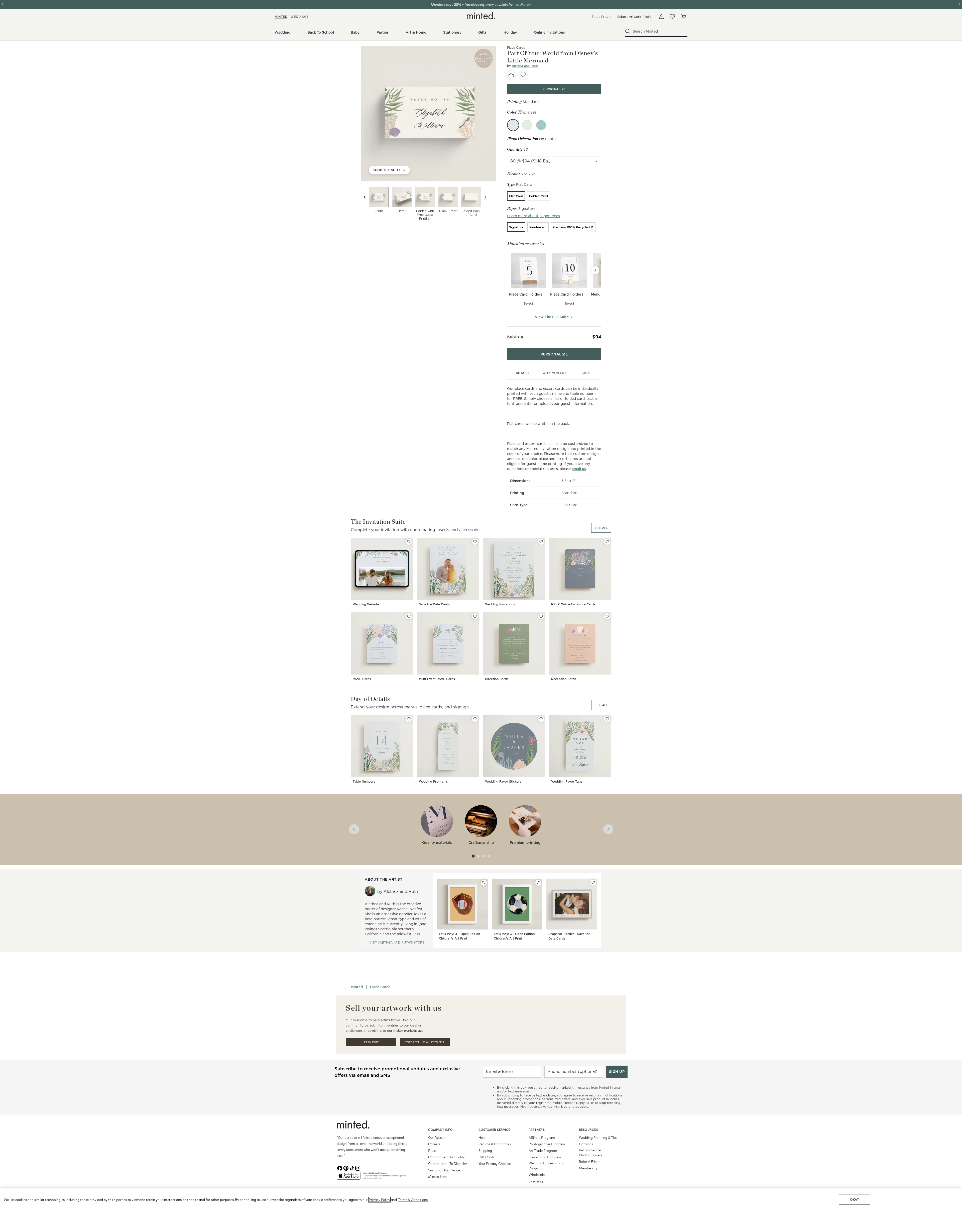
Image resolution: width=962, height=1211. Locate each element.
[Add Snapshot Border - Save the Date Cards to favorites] (593, 883)
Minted (357, 987)
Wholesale (537, 1174)
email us (579, 469)
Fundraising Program (545, 1157)
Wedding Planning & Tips (598, 1137)
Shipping (485, 1150)
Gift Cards (486, 1157)
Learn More (371, 1042)
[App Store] (348, 1178)
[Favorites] (672, 17)
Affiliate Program (542, 1137)
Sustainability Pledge (444, 1170)
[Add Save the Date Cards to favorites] (475, 542)
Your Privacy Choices (494, 1163)
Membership (588, 1168)
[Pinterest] (346, 1168)
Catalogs (586, 1144)
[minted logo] (481, 15)
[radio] (516, 196)
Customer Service (494, 1130)
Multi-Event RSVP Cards (437, 679)
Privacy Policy (379, 1199)
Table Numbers (364, 781)
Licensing (536, 1181)
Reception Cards (563, 679)
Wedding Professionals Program (546, 1165)
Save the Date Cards (434, 604)
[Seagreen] (541, 125)
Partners (537, 1130)
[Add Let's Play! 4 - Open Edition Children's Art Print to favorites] (484, 883)
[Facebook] (340, 1168)
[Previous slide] (365, 197)
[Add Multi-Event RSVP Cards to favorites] (475, 616)
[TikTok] (352, 1168)
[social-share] (511, 75)
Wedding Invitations (500, 604)
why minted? (554, 373)
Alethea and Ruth (525, 66)
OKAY (854, 1199)
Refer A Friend (589, 1161)
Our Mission (437, 1137)
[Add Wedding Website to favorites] (409, 542)
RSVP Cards (362, 679)
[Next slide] (485, 197)
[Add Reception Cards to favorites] (607, 616)
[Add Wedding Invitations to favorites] (541, 542)
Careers (434, 1144)
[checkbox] (528, 303)
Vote (647, 17)
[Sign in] (661, 17)
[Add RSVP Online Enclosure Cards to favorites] (607, 542)
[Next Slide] (595, 270)
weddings (299, 17)
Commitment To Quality (446, 1157)
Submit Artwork (629, 17)
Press (432, 1150)
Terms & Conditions (413, 1199)
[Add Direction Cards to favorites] (541, 616)
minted (281, 17)
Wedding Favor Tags (566, 781)
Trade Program (603, 17)
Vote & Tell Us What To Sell (425, 1042)
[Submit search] (628, 31)
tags (585, 373)
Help (482, 1137)
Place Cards (516, 47)
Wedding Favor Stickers (503, 781)
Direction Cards (496, 679)
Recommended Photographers (590, 1152)
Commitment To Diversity (447, 1163)
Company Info (440, 1130)
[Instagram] (358, 1168)
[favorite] (523, 75)
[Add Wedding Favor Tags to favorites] (607, 719)
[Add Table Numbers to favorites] (409, 719)
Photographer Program (547, 1144)
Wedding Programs (433, 781)
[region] (481, 1199)
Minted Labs (437, 1176)
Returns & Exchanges (494, 1144)
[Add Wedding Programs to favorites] (475, 719)
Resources (588, 1130)
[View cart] (683, 17)
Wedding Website (366, 604)
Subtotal (516, 336)
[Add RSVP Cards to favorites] (409, 616)
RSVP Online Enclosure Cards (573, 604)
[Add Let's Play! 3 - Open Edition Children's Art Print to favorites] (538, 883)
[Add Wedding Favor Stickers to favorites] (541, 719)
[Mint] (527, 125)
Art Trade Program (543, 1150)
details (523, 373)
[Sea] (513, 125)
